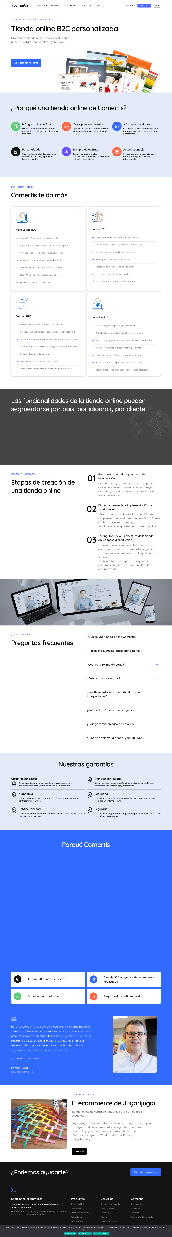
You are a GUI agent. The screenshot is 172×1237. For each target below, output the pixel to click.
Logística (105, 1212)
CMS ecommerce (109, 1221)
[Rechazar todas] (169, 1231)
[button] (124, 638)
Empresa (135, 1212)
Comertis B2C (77, 1208)
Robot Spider (77, 1217)
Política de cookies (101, 1233)
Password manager (80, 1212)
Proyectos (136, 1208)
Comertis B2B (77, 1204)
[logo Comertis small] (13, 1190)
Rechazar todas (85, 1233)
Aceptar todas (70, 1233)
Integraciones (107, 1208)
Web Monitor (77, 1221)
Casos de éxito (138, 1204)
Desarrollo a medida (110, 1204)
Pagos (104, 1217)
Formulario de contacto (142, 1217)
